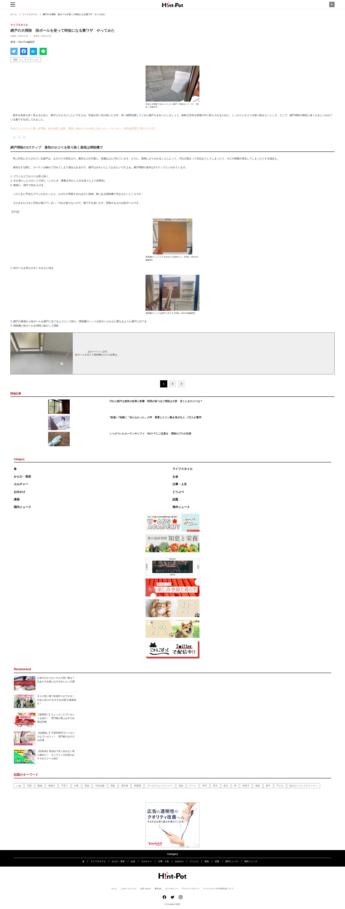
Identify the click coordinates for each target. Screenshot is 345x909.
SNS (204, 785)
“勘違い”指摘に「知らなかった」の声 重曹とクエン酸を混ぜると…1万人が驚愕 (155, 417)
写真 (29, 785)
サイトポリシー (171, 889)
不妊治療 (100, 785)
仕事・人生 (179, 484)
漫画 (17, 499)
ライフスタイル (182, 468)
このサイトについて (128, 889)
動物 (40, 785)
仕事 (76, 785)
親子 (268, 785)
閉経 (113, 785)
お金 (175, 476)
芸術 (181, 785)
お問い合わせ (145, 889)
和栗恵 (137, 785)
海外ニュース (181, 506)
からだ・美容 (22, 476)
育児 (215, 785)
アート (192, 785)
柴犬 (226, 785)
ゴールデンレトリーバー (160, 785)
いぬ (18, 785)
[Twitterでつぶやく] (14, 51)
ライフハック (31, 59)
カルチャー (21, 484)
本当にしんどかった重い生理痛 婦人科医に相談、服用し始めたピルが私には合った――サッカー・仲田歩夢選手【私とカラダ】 (83, 128)
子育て (64, 785)
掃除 (15, 59)
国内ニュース (22, 506)
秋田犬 (245, 785)
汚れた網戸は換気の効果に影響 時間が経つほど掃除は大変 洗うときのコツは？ (156, 401)
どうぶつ (178, 491)
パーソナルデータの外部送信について (218, 889)
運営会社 (158, 889)
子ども (280, 785)
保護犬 (51, 785)
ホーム (114, 889)
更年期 (124, 785)
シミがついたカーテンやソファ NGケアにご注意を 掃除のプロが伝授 (150, 433)
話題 (175, 499)
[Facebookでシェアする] (23, 51)
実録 (87, 785)
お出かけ (19, 491)
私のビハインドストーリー (303, 785)
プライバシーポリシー (190, 889)
